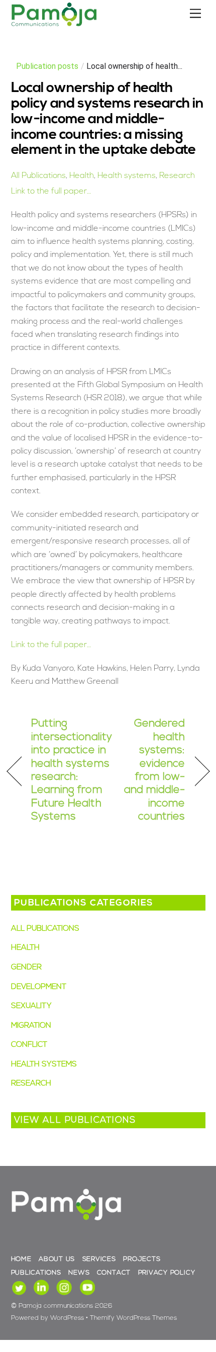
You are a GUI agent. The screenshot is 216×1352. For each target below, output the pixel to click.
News (78, 1273)
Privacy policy (166, 1273)
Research (177, 176)
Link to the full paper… (51, 192)
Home (21, 1259)
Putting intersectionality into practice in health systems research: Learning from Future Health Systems (71, 770)
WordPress (67, 1318)
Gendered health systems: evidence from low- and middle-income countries (149, 770)
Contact (114, 1273)
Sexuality (31, 1006)
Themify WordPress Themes (133, 1318)
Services (99, 1259)
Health (81, 176)
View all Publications (75, 1120)
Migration (31, 1026)
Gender (26, 967)
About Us (57, 1259)
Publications (36, 1273)
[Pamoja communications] (53, 25)
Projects (141, 1259)
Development (38, 987)
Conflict (29, 1045)
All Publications (38, 176)
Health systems (126, 176)
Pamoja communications (56, 1306)
